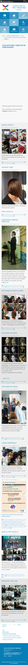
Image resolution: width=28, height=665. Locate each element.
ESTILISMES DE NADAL (10, 387)
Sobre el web (9, 661)
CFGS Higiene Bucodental (12, 523)
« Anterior (4, 624)
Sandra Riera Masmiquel (8, 127)
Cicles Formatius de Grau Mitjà (11, 636)
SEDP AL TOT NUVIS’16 (10, 532)
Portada (22, 162)
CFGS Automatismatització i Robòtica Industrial (13, 519)
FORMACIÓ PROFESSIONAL (9, 634)
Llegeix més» (5, 282)
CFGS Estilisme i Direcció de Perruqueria (15, 37)
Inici (3, 35)
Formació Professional (13, 35)
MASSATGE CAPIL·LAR (9, 581)
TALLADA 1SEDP (7, 167)
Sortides (20, 439)
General (22, 285)
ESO (3, 630)
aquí (21, 106)
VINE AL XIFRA (22, 576)
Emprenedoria (15, 525)
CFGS (22, 35)
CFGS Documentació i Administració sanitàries (14, 520)
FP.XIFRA (3, 163)
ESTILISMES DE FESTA (9, 333)
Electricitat (9, 525)
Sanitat (18, 526)
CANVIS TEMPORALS (9, 443)
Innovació (8, 526)
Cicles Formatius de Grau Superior (12, 637)
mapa (5, 655)
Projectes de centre (7, 639)
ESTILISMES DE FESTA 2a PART (12, 291)
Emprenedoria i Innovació (14, 524)
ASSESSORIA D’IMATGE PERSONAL (10, 221)
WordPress (16, 663)
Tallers (22, 526)
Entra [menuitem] (26, 1)
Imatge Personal (9, 163)
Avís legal (4, 661)
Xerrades (20, 287)
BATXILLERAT (5, 632)
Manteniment (14, 526)
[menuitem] (7, 1)
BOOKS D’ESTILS (7, 125)
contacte (10, 655)
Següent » (4, 626)
